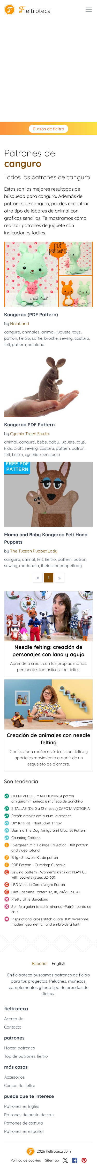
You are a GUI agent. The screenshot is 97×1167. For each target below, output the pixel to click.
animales (31, 332)
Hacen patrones (19, 1047)
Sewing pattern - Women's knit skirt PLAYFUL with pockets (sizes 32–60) (48, 875)
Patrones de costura (23, 1123)
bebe (42, 442)
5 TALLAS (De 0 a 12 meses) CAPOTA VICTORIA (50, 808)
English (58, 963)
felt (7, 344)
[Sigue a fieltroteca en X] (65, 1160)
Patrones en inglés (21, 1106)
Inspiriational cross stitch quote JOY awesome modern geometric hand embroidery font (49, 922)
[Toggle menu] (89, 9)
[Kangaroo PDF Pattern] (48, 384)
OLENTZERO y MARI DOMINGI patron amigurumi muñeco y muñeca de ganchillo (47, 799)
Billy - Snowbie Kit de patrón (34, 857)
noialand (36, 344)
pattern (19, 344)
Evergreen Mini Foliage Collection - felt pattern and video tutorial (49, 848)
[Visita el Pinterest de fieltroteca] (84, 1160)
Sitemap (52, 1160)
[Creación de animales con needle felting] (48, 704)
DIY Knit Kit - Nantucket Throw (36, 823)
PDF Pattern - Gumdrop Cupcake (38, 864)
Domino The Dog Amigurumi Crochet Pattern (48, 830)
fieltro (24, 338)
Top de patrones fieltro (26, 1056)
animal (48, 332)
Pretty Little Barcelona (29, 899)
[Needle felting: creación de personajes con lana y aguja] (48, 616)
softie (37, 338)
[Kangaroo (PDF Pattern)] (48, 274)
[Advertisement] (48, 71)
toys (76, 332)
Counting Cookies (25, 837)
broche (51, 338)
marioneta (29, 565)
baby (54, 442)
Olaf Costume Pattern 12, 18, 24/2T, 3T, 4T (45, 892)
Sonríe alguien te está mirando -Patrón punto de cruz (51, 909)
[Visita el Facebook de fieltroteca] (74, 1160)
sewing (66, 338)
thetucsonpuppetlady (61, 565)
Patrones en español (24, 1131)
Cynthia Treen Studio (29, 433)
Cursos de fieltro (48, 128)
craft (18, 448)
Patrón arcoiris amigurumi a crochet (41, 815)
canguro (12, 332)
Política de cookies (26, 1160)
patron (10, 338)
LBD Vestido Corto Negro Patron (38, 884)
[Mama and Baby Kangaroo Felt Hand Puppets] (48, 494)
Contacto (12, 1027)
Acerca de (13, 1018)
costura (81, 338)
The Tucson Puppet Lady (33, 551)
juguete (63, 332)
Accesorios (14, 1077)
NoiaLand (19, 323)
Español (40, 963)
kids (8, 448)
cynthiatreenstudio (42, 454)
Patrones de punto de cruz (29, 1114)
